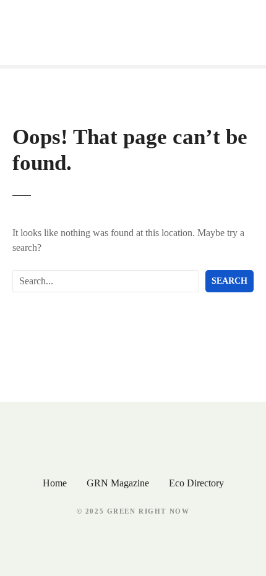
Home (55, 483)
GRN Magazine (118, 483)
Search (229, 281)
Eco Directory (196, 483)
